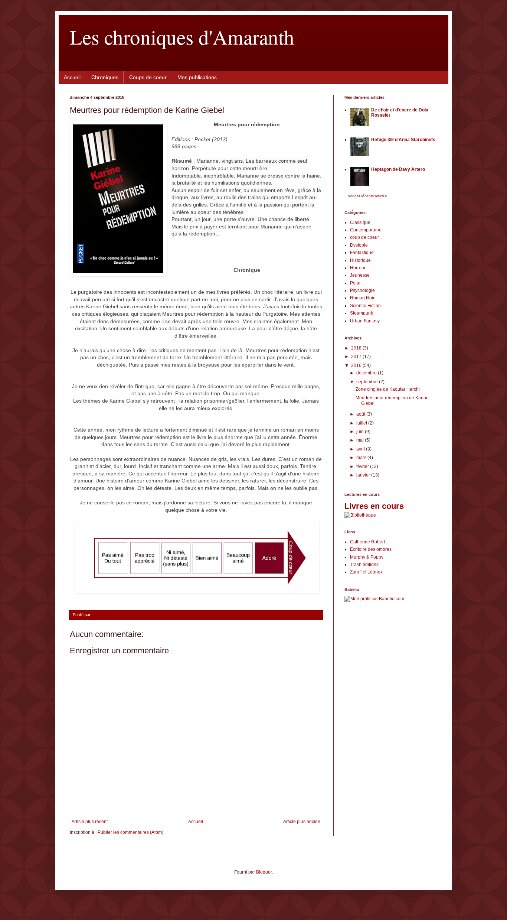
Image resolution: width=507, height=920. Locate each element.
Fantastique (362, 252)
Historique (360, 260)
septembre (367, 381)
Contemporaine (366, 230)
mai (360, 440)
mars (361, 457)
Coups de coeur (148, 77)
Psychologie (362, 290)
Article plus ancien (301, 821)
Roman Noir (362, 297)
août (361, 414)
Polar (355, 283)
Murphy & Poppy (366, 557)
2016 (357, 365)
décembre (367, 373)
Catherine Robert (367, 541)
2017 (357, 356)
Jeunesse (360, 275)
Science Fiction (365, 305)
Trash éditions (364, 564)
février (363, 466)
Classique (360, 222)
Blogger (264, 872)
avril (361, 449)
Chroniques (104, 77)
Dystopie (359, 245)
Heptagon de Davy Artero (398, 169)
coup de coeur (364, 237)
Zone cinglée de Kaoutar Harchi (388, 389)
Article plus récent (90, 821)
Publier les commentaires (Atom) (130, 832)
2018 (357, 348)
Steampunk (361, 313)
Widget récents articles (367, 196)
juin (360, 431)
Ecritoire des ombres (371, 549)
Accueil (72, 77)
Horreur (358, 267)
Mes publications (197, 77)
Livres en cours (374, 506)
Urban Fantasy (365, 321)
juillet (362, 423)
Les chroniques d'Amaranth (182, 36)
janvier (363, 475)
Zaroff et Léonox (366, 572)
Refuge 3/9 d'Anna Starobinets (403, 139)
